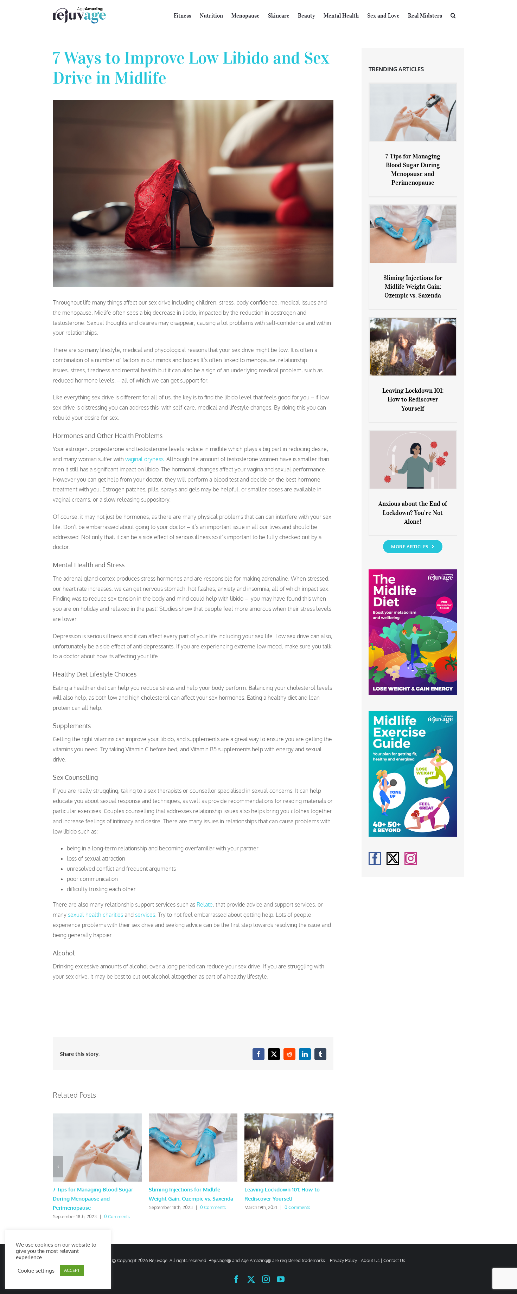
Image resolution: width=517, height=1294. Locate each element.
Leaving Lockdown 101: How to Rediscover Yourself (412, 399)
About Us (370, 1260)
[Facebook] (375, 858)
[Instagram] (410, 858)
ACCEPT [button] (72, 1270)
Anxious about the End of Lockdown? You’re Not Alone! (412, 512)
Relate (205, 904)
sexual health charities (95, 914)
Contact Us (394, 1260)
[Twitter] (393, 858)
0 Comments (117, 1216)
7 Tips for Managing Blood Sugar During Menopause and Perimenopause (93, 1198)
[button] (453, 15)
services (145, 914)
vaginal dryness (144, 459)
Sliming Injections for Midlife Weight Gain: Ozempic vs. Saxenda (412, 286)
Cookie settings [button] (36, 1270)
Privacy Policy (343, 1260)
